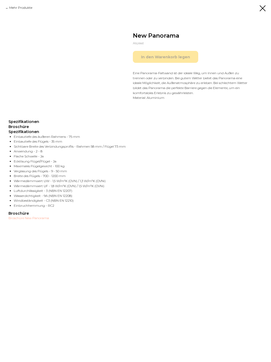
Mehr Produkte (20, 8)
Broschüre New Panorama (28, 218)
